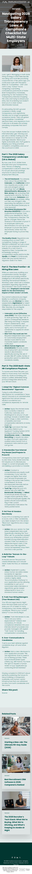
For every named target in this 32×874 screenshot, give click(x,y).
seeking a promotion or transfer (17, 466)
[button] (29, 2)
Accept (22, 869)
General (16, 9)
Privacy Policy (14, 863)
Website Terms (23, 863)
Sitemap (16, 865)
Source (4, 693)
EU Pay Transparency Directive (16, 216)
